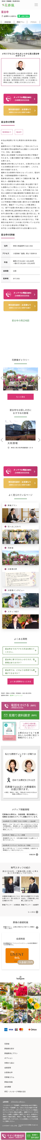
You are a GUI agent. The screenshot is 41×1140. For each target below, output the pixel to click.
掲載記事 (32, 854)
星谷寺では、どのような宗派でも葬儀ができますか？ (20, 671)
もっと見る (20, 396)
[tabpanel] (20, 36)
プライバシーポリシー (18, 1102)
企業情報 (5, 1102)
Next (38, 35)
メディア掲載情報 (20, 809)
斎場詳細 (7, 22)
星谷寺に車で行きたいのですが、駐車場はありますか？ (20, 661)
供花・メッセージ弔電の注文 (15, 1091)
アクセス (33, 22)
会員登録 (7, 1067)
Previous (3, 35)
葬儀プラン (20, 22)
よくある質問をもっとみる (20, 681)
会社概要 (7, 1087)
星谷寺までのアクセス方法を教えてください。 (20, 650)
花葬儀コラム (9, 1077)
